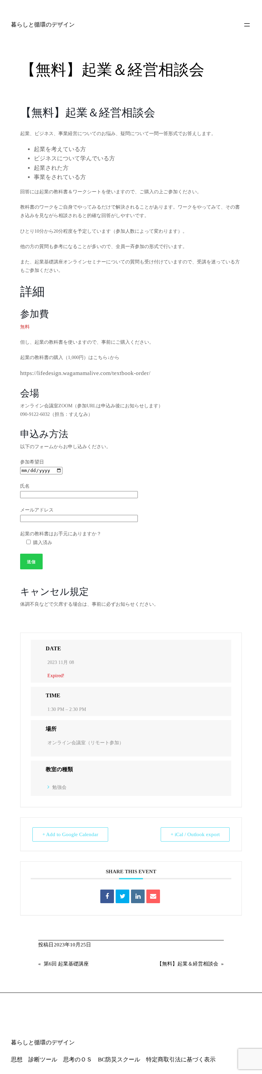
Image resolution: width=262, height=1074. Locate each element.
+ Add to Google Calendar (70, 834)
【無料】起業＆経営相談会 (187, 963)
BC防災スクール (119, 1059)
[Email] (153, 896)
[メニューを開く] (247, 25)
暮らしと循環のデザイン (43, 24)
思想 (17, 1059)
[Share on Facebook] (107, 896)
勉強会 (59, 787)
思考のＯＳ (77, 1059)
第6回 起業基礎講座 (66, 963)
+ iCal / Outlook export (195, 834)
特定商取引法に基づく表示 (181, 1059)
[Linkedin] (138, 896)
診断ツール (42, 1059)
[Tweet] (122, 896)
